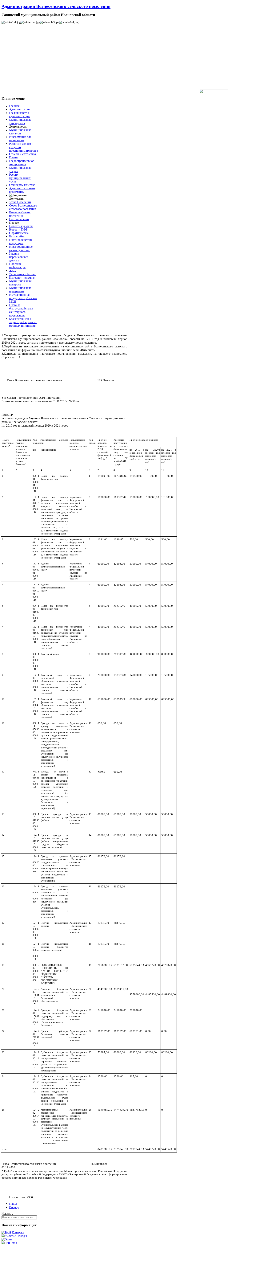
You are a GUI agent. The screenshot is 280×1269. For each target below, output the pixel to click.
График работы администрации (19, 114)
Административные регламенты (22, 190)
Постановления (19, 219)
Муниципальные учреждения (20, 121)
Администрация (19, 109)
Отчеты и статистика (23, 154)
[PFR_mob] (9, 1242)
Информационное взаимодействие (21, 248)
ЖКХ (12, 270)
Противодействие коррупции (20, 241)
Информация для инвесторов (20, 138)
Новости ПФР (18, 229)
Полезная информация (17, 265)
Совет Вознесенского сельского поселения (23, 207)
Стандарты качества (22, 184)
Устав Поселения (20, 202)
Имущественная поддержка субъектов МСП (23, 298)
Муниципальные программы (20, 289)
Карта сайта (17, 236)
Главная (14, 106)
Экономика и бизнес (22, 274)
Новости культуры (21, 226)
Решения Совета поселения (19, 214)
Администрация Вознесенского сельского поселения (56, 6)
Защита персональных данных (18, 257)
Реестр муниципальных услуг (20, 178)
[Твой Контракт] (13, 1232)
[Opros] (7, 1239)
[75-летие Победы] (14, 1236)
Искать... (7, 1213)
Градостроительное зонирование (21, 162)
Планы (13, 157)
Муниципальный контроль (20, 282)
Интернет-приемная (22, 277)
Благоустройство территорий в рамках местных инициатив (23, 322)
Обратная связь (19, 233)
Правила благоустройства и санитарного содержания (21, 310)
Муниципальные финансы (20, 131)
